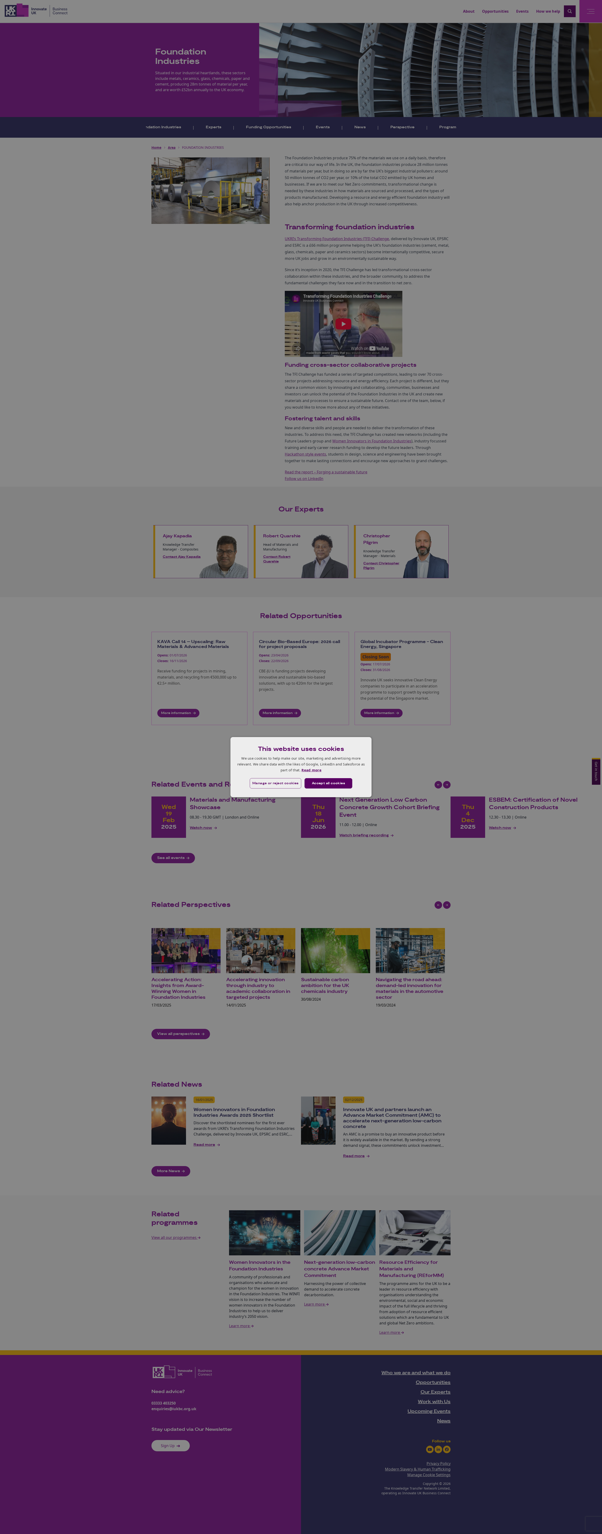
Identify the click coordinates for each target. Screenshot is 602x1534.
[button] (275, 783)
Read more (311, 770)
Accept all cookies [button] (328, 783)
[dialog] (301, 767)
